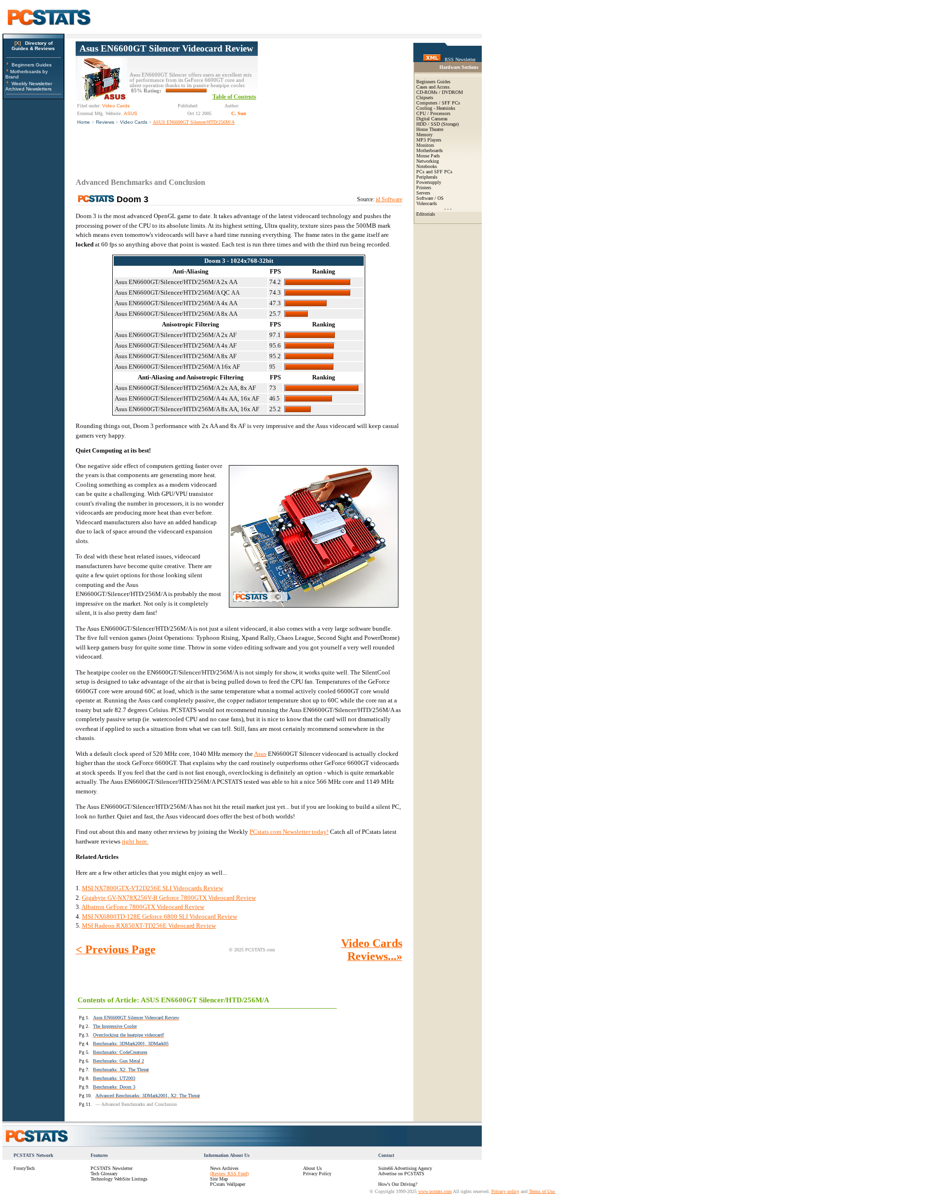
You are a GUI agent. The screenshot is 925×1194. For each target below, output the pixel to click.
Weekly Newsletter (32, 83)
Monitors (425, 145)
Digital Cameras (432, 118)
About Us (312, 1168)
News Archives (224, 1168)
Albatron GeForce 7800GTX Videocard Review (142, 906)
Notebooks (426, 166)
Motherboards (429, 150)
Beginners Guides (32, 64)
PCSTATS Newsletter (111, 1168)
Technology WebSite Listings (119, 1178)
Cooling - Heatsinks (435, 108)
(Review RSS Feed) (229, 1173)
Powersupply (428, 182)
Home (83, 122)
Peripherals (426, 177)
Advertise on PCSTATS (401, 1173)
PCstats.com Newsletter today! (289, 831)
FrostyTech (24, 1168)
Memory (424, 134)
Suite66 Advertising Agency (405, 1168)
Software (424, 198)
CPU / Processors (433, 113)
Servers (423, 192)
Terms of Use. (542, 1191)
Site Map (219, 1178)
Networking (427, 161)
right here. (135, 841)
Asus (260, 753)
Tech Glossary (104, 1173)
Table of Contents (234, 96)
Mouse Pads (428, 155)
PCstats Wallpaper (227, 1184)
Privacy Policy (317, 1173)
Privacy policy (505, 1191)
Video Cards (133, 122)
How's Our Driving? (397, 1184)
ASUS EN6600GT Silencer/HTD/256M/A (194, 122)
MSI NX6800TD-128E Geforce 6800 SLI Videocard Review (159, 916)
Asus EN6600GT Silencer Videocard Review (166, 48)
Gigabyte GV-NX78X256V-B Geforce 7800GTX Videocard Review (169, 897)
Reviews (105, 122)
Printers (423, 187)
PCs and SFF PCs (434, 171)
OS (440, 198)
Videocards (426, 203)
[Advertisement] (330, 101)
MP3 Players (428, 140)
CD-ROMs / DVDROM (439, 92)
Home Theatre (429, 129)
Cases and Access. (433, 87)
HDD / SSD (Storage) (437, 124)
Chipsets (424, 97)
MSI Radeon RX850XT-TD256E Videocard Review (149, 925)
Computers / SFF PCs (438, 102)
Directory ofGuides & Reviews (33, 45)
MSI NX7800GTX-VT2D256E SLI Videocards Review (152, 888)
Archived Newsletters (28, 88)
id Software (389, 199)
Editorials (425, 214)
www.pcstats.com (435, 1191)
